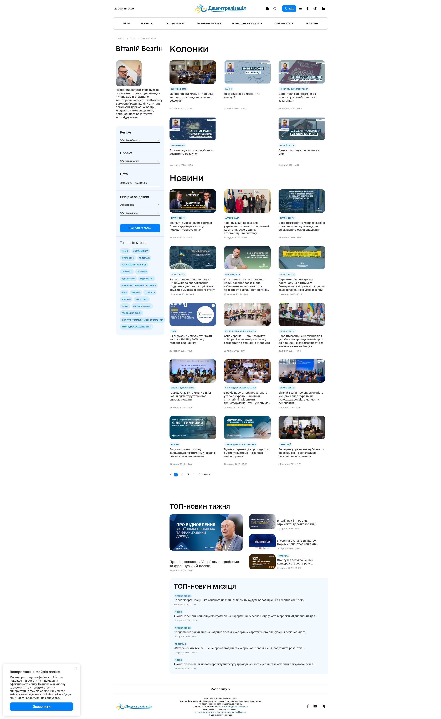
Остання (204, 474)
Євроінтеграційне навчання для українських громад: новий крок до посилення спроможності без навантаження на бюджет (301, 341)
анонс (125, 251)
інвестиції (285, 444)
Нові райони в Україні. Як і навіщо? (242, 95)
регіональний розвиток (134, 265)
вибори (175, 444)
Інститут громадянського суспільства (142, 320)
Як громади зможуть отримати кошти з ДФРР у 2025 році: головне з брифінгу (191, 339)
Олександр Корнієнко (182, 388)
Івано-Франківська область (240, 331)
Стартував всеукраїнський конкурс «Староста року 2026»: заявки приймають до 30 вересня (296, 562)
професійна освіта (131, 313)
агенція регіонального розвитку (139, 285)
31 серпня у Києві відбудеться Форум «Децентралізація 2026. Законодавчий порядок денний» (298, 542)
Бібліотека (312, 23)
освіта (125, 306)
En (300, 8)
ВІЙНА (126, 23)
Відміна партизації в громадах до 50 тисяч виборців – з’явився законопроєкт (246, 453)
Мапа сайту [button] (219, 689)
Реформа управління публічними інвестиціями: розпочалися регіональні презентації (301, 453)
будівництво (146, 279)
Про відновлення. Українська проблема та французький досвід (204, 564)
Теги (133, 38)
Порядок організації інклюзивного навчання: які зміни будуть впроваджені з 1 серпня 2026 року (239, 600)
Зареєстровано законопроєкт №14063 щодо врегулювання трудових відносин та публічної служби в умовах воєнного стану (192, 284)
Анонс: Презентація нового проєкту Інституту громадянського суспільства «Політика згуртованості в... (244, 664)
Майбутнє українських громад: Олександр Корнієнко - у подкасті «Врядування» (191, 226)
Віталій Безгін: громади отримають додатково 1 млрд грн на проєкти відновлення (297, 522)
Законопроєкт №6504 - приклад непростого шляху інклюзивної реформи (191, 97)
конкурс (126, 299)
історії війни (128, 258)
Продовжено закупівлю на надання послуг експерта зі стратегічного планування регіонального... (240, 632)
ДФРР (173, 331)
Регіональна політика (209, 23)
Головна (120, 38)
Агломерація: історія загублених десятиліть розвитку (192, 152)
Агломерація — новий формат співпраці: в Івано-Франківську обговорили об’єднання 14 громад (247, 339)
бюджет (136, 292)
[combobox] (140, 140)
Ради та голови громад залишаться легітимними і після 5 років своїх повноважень (193, 453)
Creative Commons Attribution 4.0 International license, (220, 712)
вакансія (142, 272)
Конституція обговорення (294, 89)
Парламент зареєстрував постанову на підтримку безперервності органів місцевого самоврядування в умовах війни (302, 284)
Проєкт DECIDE (183, 596)
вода (124, 292)
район (228, 89)
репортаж (144, 258)
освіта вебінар (140, 251)
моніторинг (142, 299)
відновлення (128, 279)
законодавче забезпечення (136, 327)
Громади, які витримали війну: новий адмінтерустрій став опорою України (190, 396)
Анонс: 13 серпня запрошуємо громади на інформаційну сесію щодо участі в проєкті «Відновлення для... (245, 616)
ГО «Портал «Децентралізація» (233, 707)
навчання (127, 272)
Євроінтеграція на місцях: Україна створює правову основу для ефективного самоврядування (302, 226)
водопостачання (142, 306)
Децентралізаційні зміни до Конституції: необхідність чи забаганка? (298, 97)
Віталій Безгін (287, 145)
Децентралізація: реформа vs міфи (299, 152)
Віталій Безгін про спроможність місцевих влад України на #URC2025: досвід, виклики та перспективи (301, 397)
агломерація (178, 145)
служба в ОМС (178, 89)
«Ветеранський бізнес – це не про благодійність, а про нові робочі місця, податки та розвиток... (239, 648)
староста (150, 292)
